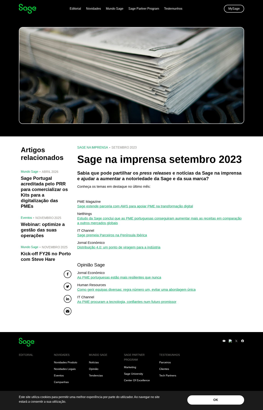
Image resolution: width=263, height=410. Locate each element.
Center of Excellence (137, 380)
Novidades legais (65, 368)
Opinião (93, 368)
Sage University (133, 373)
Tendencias (96, 375)
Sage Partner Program (143, 8)
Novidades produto (65, 362)
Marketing (130, 367)
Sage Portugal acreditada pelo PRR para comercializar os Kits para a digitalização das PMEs (44, 192)
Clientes (164, 368)
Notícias (94, 362)
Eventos (59, 375)
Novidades (93, 8)
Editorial (75, 8)
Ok (215, 400)
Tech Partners (167, 375)
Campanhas (61, 382)
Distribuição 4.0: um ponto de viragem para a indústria (118, 247)
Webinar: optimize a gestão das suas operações (43, 230)
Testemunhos (173, 8)
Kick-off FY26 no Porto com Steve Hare (46, 256)
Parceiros (165, 362)
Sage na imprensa (92, 147)
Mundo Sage (114, 8)
